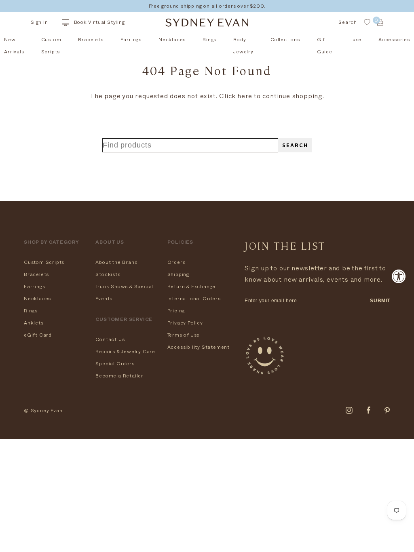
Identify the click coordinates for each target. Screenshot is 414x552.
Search (295, 145)
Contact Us (110, 339)
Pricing (176, 310)
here (244, 96)
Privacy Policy (185, 322)
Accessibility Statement (198, 347)
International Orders (194, 298)
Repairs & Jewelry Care (125, 351)
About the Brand (116, 262)
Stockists (107, 274)
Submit (380, 300)
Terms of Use (183, 335)
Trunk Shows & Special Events (124, 292)
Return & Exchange (191, 286)
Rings (31, 310)
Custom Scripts (44, 262)
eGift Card (38, 335)
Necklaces (37, 298)
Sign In (39, 22)
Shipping (178, 274)
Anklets (34, 322)
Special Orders (114, 363)
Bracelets (36, 274)
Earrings (34, 286)
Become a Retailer (119, 375)
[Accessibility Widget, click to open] (399, 276)
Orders (176, 262)
